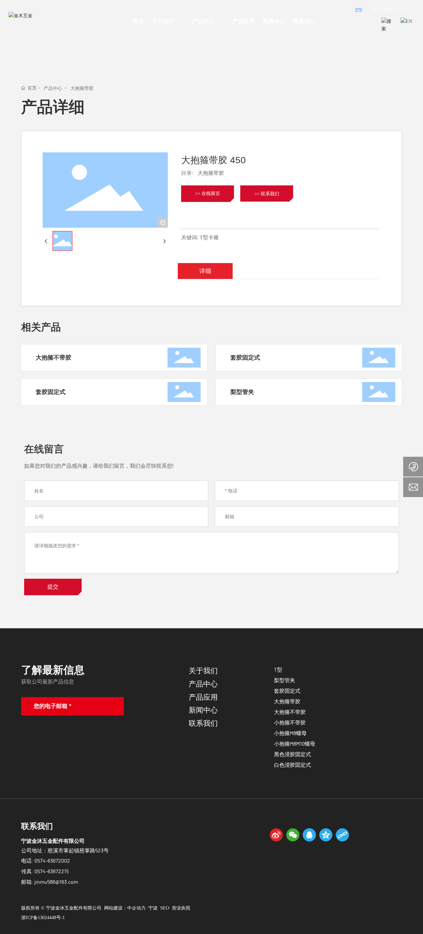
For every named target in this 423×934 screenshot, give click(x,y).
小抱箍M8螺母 (290, 733)
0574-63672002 (52, 861)
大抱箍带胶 (82, 88)
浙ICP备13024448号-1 (43, 917)
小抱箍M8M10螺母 (294, 744)
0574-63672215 (51, 871)
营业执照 (181, 908)
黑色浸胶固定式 (292, 754)
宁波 (153, 908)
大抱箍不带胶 (53, 357)
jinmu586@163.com (389, 9)
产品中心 (53, 88)
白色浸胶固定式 (292, 765)
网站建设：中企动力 (125, 908)
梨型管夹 (242, 392)
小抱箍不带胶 (290, 722)
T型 (278, 670)
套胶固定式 (245, 357)
